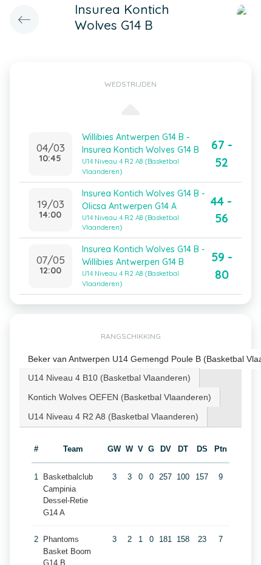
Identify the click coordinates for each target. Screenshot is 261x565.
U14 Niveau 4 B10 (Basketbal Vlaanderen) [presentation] (109, 378)
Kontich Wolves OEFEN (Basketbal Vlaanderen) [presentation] (119, 397)
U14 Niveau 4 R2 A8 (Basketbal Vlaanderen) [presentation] (113, 416)
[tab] (109, 377)
